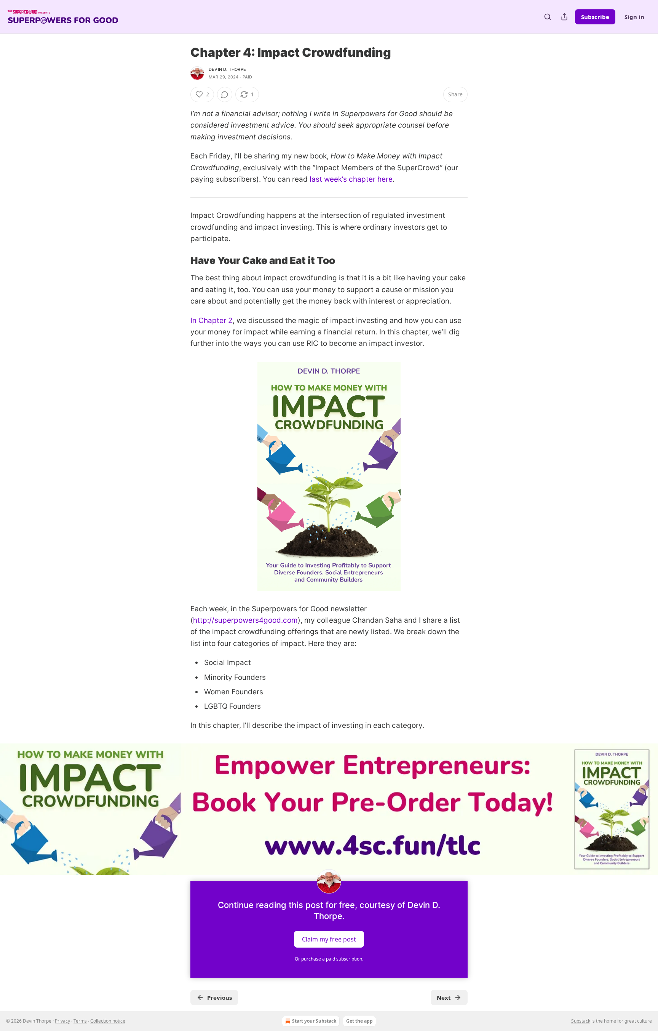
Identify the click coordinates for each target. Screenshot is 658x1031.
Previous (219, 997)
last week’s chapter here (351, 179)
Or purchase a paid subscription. (329, 959)
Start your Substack (314, 1021)
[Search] (547, 16)
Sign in (634, 17)
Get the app (359, 1021)
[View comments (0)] (224, 94)
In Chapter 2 (211, 320)
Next (444, 997)
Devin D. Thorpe (227, 69)
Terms (80, 1021)
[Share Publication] (564, 16)
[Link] (180, 260)
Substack (580, 1021)
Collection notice (107, 1021)
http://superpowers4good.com (245, 620)
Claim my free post (329, 939)
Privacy (62, 1021)
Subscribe (595, 17)
